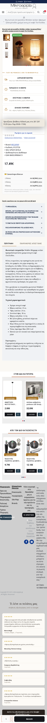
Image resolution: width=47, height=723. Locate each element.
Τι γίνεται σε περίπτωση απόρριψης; (19, 223)
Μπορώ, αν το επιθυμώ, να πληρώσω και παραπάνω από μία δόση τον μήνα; (21, 211)
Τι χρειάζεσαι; (11, 206)
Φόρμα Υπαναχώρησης (6, 517)
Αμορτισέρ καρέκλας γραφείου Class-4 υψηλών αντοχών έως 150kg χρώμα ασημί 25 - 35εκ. (34, 460)
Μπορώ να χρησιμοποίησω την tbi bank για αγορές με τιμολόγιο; (21, 218)
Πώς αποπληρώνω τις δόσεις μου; (19, 227)
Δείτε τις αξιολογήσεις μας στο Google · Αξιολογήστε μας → (23, 713)
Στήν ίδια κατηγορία (23, 374)
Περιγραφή (8, 243)
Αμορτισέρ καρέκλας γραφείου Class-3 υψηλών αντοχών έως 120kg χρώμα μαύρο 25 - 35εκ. (12, 460)
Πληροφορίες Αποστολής (31, 243)
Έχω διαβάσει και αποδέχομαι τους (30, 528)
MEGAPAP (15, 145)
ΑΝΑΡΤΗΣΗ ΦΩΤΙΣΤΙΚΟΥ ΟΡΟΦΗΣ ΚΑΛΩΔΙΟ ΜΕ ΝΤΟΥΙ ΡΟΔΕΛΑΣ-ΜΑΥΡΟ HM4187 (12, 403)
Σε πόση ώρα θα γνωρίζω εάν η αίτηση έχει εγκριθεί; (22, 233)
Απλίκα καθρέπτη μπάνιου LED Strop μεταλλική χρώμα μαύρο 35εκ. (34, 403)
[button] (14, 50)
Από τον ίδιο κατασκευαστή (23, 430)
